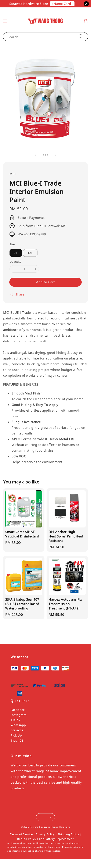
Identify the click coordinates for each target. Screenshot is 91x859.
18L (30, 253)
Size (12, 244)
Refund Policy (26, 839)
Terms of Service (21, 834)
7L (16, 253)
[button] (5, 21)
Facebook (18, 710)
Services (17, 730)
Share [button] (19, 294)
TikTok (15, 720)
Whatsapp (18, 725)
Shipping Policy (68, 834)
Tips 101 (17, 740)
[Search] (81, 36)
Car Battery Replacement (56, 839)
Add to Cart (45, 282)
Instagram (18, 715)
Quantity (15, 262)
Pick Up (16, 735)
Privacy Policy (45, 834)
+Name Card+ (62, 3)
